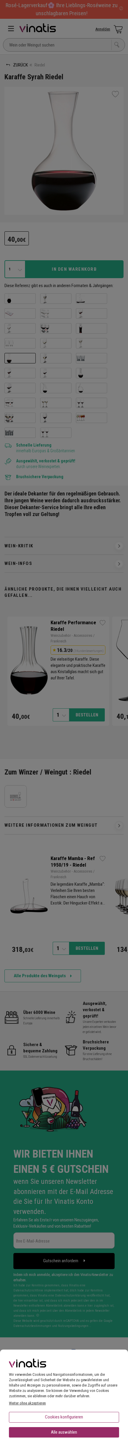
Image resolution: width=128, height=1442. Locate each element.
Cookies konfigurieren (64, 1417)
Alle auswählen (64, 1432)
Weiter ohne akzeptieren (27, 1403)
